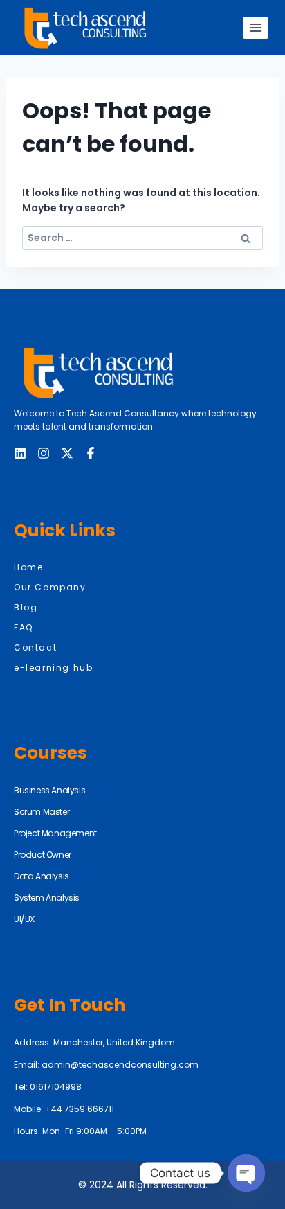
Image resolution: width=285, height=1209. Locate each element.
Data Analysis (41, 876)
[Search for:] (142, 238)
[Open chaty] (246, 1173)
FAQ (23, 627)
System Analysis (47, 897)
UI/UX (24, 919)
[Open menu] (255, 27)
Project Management (55, 833)
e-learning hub (53, 667)
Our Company (50, 587)
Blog (25, 607)
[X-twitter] (67, 453)
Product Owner (42, 855)
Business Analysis (49, 790)
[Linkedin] (20, 453)
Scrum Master (41, 812)
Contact (35, 647)
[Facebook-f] (90, 453)
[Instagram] (43, 453)
